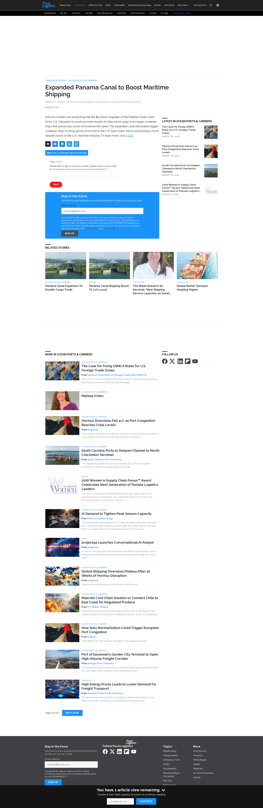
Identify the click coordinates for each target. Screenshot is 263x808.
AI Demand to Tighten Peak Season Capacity (117, 514)
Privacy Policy (110, 228)
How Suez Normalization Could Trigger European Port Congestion (120, 630)
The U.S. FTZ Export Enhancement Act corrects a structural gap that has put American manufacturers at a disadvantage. (119, 381)
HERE (129, 135)
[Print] (48, 144)
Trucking (87, 680)
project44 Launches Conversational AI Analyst (118, 542)
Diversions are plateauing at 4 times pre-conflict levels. (110, 584)
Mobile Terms (91, 228)
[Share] (55, 144)
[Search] (210, 5)
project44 (92, 429)
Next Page (72, 713)
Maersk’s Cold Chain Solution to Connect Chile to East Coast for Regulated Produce (120, 600)
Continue (146, 801)
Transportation (55, 80)
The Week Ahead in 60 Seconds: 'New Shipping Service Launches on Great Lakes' (151, 289)
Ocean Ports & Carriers (82, 80)
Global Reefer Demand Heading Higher (192, 287)
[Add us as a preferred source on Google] (76, 144)
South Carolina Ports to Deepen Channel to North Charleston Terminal (181, 168)
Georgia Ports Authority (100, 663)
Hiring (85, 477)
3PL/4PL (92, 282)
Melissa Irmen (92, 396)
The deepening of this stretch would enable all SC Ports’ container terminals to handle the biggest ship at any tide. (116, 465)
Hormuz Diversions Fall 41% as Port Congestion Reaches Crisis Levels (180, 149)
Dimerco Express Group (100, 518)
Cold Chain (138, 282)
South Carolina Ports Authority (104, 459)
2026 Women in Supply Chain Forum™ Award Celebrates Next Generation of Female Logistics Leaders (181, 187)
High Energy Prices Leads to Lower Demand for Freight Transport (119, 686)
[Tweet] (69, 144)
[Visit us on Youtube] (195, 361)
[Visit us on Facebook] (165, 361)
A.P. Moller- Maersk (97, 607)
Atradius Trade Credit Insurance (105, 693)
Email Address (69, 205)
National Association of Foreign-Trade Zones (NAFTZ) (117, 375)
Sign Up (70, 233)
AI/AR (84, 539)
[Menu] (218, 5)
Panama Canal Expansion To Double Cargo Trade (64, 287)
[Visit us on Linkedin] (180, 361)
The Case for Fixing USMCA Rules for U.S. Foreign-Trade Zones (179, 129)
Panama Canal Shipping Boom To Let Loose (109, 287)
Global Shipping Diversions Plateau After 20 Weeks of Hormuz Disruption (116, 573)
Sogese (91, 637)
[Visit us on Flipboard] (187, 361)
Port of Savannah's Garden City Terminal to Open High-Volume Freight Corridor (120, 656)
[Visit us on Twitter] (172, 361)
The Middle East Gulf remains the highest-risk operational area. (114, 640)
